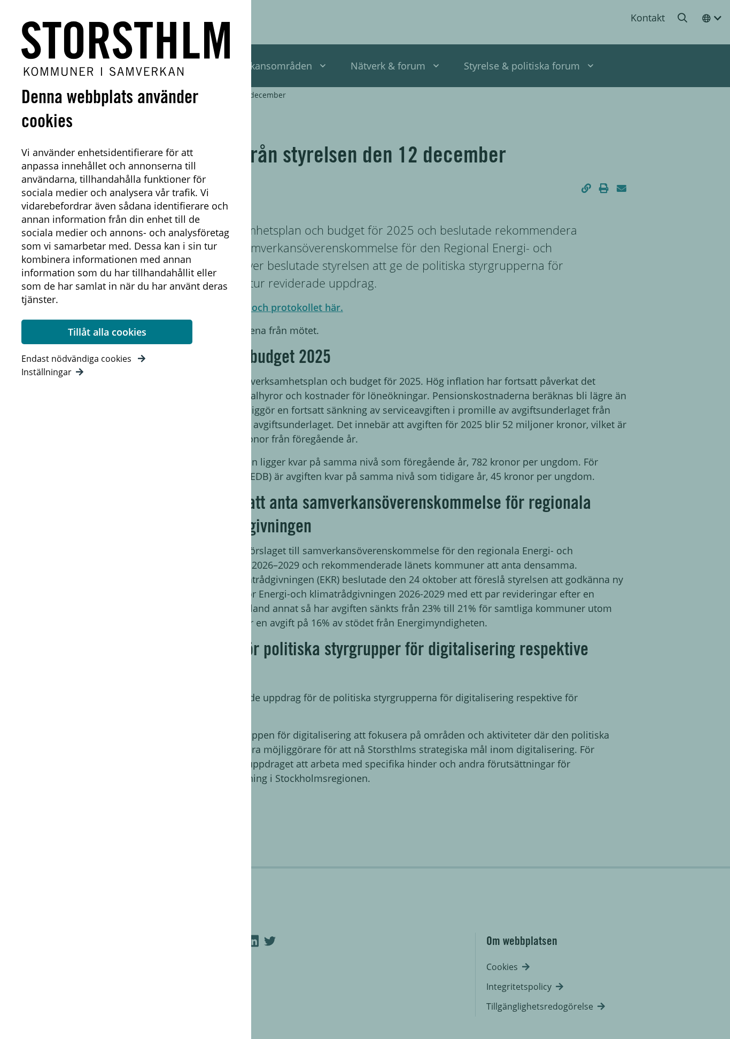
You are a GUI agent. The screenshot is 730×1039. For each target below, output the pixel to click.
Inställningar (46, 372)
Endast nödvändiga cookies (77, 359)
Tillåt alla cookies (107, 331)
